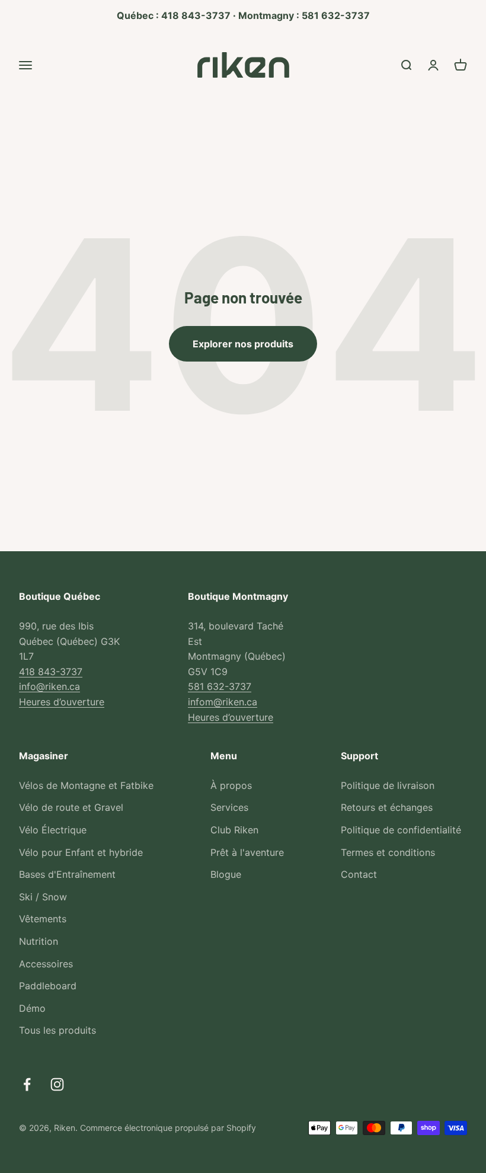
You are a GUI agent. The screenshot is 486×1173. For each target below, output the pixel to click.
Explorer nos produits (243, 344)
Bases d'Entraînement (67, 874)
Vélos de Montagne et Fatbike (86, 785)
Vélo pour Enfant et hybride (81, 852)
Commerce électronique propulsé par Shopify (168, 1128)
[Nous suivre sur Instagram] (57, 1084)
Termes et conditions (388, 852)
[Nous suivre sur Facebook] (27, 1084)
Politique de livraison (387, 785)
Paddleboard (47, 986)
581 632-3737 (219, 686)
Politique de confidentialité (401, 830)
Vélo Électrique (53, 830)
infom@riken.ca (222, 702)
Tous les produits (57, 1030)
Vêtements (42, 919)
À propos (231, 785)
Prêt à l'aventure (247, 852)
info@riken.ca (49, 686)
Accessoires (46, 964)
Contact (359, 874)
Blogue (225, 874)
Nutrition (38, 941)
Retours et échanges (387, 807)
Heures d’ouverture (61, 702)
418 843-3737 (50, 671)
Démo (32, 1008)
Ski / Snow (43, 897)
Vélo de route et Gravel (71, 807)
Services (229, 807)
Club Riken (234, 830)
